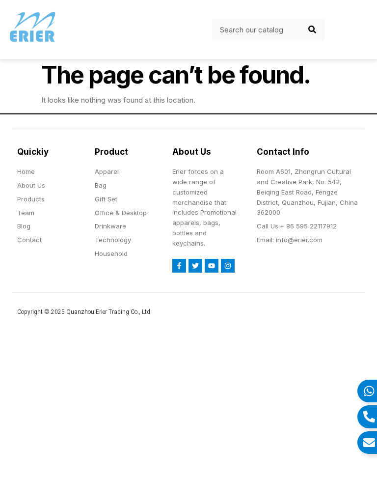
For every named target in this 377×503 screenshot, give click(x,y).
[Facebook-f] (179, 266)
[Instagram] (228, 266)
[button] (80, 29)
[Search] (312, 30)
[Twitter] (195, 266)
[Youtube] (211, 266)
